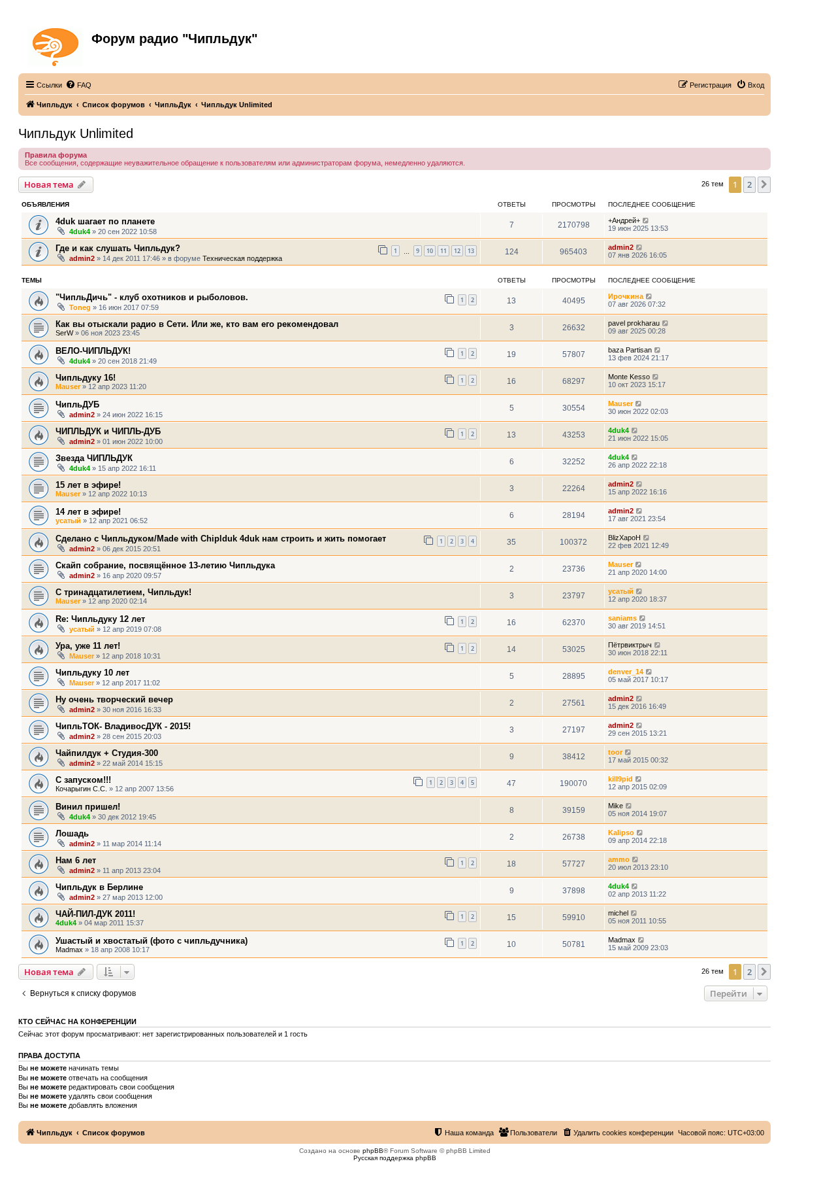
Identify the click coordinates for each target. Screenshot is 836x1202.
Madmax (69, 949)
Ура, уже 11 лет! (88, 646)
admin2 (82, 258)
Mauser (68, 386)
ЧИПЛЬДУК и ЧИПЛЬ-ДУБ (108, 431)
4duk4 (79, 231)
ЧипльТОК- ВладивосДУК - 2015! (123, 726)
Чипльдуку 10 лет (92, 673)
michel (618, 913)
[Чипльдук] (56, 44)
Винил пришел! (88, 807)
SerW (64, 333)
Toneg (80, 307)
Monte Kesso (629, 377)
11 (443, 251)
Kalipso (621, 832)
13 (471, 251)
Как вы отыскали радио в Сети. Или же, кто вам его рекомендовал (197, 324)
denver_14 (625, 672)
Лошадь (72, 833)
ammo (619, 859)
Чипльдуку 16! (86, 378)
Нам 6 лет (76, 860)
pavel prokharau (634, 323)
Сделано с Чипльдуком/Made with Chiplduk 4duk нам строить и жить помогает (221, 538)
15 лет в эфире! (88, 485)
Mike (615, 806)
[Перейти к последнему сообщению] (646, 220)
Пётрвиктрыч (630, 645)
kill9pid (620, 779)
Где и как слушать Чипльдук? (118, 248)
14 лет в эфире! (88, 512)
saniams (622, 618)
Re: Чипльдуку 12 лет (100, 619)
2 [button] (749, 184)
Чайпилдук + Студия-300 (107, 753)
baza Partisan (630, 350)
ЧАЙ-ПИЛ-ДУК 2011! (95, 914)
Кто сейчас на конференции (77, 1021)
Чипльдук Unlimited (75, 133)
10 (429, 251)
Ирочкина (625, 296)
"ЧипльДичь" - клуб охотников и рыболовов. (152, 297)
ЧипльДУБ (77, 404)
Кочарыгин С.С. (81, 789)
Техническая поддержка (242, 258)
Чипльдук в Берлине (99, 887)
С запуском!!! (83, 780)
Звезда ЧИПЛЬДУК (94, 458)
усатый (68, 520)
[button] (764, 184)
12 (457, 251)
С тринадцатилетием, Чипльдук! (123, 592)
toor (615, 752)
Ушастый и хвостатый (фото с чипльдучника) (152, 941)
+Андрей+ (624, 220)
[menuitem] (78, 85)
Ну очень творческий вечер (114, 699)
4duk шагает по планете (105, 221)
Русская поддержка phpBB (394, 1157)
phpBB (372, 1150)
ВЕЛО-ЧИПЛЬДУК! (93, 351)
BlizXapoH (624, 537)
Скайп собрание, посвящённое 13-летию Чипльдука (165, 565)
